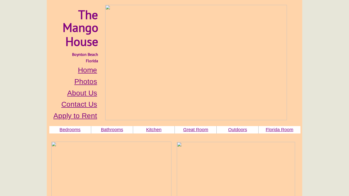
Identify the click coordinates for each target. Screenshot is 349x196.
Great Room (195, 129)
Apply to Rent (75, 116)
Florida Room (279, 129)
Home (87, 70)
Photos (85, 81)
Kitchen (153, 129)
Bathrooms (112, 129)
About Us (82, 93)
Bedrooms (70, 129)
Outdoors (237, 129)
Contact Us (79, 104)
